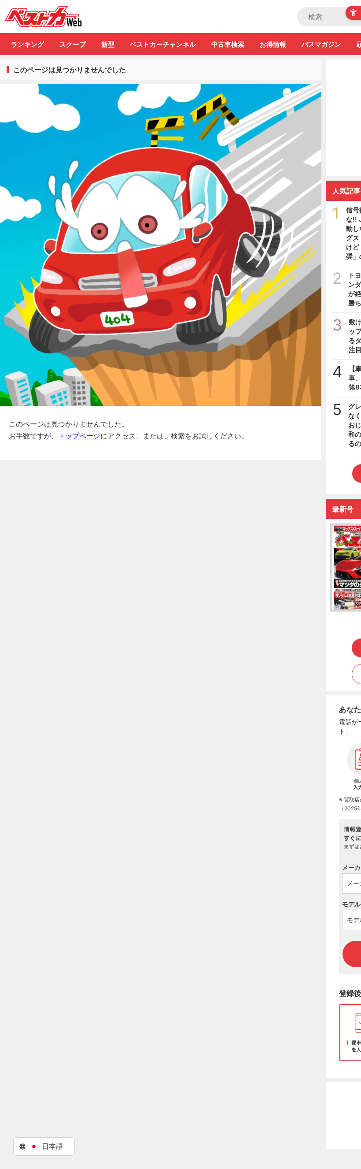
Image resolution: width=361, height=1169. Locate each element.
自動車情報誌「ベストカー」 (43, 16)
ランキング (27, 44)
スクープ (72, 44)
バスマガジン (321, 44)
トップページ (79, 435)
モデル (351, 904)
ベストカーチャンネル (163, 44)
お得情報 (273, 44)
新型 (107, 44)
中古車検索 (227, 44)
